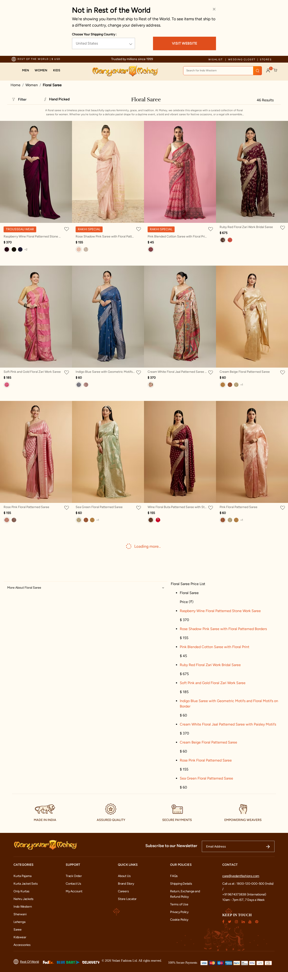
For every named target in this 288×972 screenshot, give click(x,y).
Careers (123, 891)
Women (31, 85)
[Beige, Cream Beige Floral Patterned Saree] (223, 385)
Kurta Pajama (22, 876)
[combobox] (222, 70)
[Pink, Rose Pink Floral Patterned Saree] (7, 520)
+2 (25, 249)
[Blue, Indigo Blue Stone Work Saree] (20, 249)
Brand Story (126, 884)
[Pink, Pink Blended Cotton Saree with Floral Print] (151, 249)
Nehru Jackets (24, 899)
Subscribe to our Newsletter (171, 845)
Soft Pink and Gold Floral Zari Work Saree (32, 372)
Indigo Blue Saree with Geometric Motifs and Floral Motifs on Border (105, 372)
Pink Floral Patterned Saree (238, 507)
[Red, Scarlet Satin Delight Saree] (230, 240)
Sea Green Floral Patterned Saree (99, 507)
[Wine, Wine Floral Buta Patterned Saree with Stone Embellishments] (151, 520)
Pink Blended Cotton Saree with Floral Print (177, 236)
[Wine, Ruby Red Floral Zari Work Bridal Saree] (223, 240)
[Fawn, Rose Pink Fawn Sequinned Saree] (86, 249)
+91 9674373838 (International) (244, 894)
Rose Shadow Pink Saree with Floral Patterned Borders (105, 236)
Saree (18, 929)
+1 (241, 384)
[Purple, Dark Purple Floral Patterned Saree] (14, 520)
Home (15, 85)
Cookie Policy (179, 920)
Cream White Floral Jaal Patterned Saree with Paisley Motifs (177, 372)
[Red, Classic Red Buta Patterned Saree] (158, 520)
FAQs (174, 876)
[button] (25, 70)
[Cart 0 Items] (275, 70)
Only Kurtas (21, 891)
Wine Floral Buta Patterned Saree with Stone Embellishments (177, 507)
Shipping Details (181, 884)
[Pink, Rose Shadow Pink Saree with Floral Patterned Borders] (79, 249)
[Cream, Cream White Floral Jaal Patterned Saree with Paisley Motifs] (151, 385)
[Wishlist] (67, 229)
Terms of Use (179, 904)
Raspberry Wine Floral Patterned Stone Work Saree (33, 236)
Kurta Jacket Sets (26, 884)
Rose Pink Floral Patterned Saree (26, 507)
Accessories (22, 945)
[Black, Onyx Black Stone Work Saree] (14, 249)
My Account (74, 891)
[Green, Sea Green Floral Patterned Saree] (236, 384)
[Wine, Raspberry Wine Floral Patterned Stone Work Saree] (7, 249)
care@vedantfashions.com (240, 876)
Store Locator (127, 899)
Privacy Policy (179, 912)
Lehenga (19, 922)
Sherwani (20, 914)
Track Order (74, 876)
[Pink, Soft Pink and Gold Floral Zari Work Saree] (7, 385)
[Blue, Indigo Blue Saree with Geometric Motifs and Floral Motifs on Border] (79, 385)
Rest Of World (29, 962)
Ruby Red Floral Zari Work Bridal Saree (246, 227)
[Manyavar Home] (125, 71)
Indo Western (23, 907)
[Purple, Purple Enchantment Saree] (86, 384)
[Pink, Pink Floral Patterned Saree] (230, 384)
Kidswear (20, 937)
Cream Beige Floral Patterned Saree (245, 372)
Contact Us (73, 884)
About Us (124, 876)
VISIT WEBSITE (184, 43)
